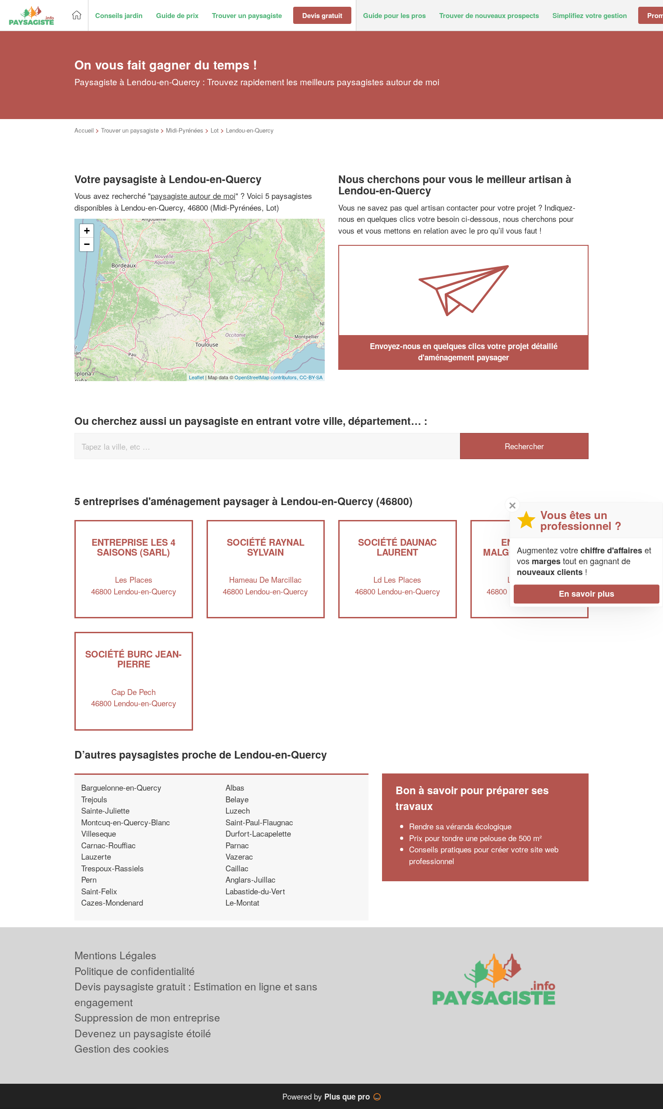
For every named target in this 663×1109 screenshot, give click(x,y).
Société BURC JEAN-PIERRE (133, 658)
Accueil (84, 130)
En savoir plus (586, 593)
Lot (215, 130)
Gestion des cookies (121, 1048)
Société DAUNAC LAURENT (397, 546)
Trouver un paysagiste (130, 130)
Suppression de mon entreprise (147, 1017)
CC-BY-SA (310, 377)
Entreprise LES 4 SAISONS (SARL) (133, 546)
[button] (118, 15)
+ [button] (87, 230)
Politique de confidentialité (134, 970)
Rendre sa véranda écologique (460, 826)
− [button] (87, 244)
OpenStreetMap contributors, (267, 377)
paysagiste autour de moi (193, 195)
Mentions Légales (115, 955)
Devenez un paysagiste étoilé (142, 1033)
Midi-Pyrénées (184, 130)
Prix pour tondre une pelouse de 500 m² (475, 837)
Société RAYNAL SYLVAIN (265, 546)
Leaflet (196, 377)
